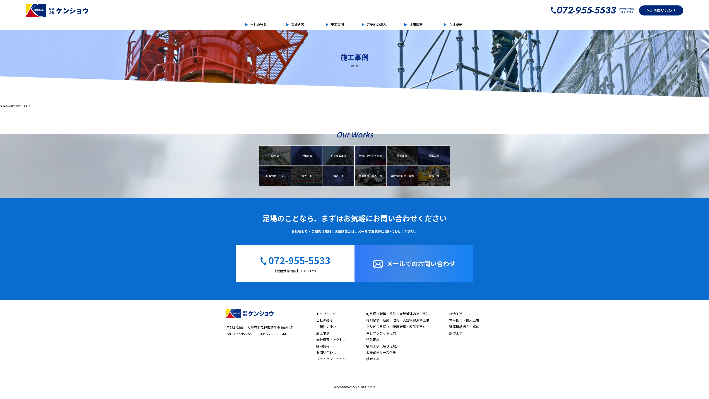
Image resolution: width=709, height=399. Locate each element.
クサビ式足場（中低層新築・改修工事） (396, 326)
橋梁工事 (434, 155)
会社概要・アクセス (331, 339)
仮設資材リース (275, 176)
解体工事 (434, 176)
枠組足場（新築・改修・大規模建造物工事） (399, 320)
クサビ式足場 (338, 155)
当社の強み (258, 24)
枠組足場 (307, 155)
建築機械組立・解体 (464, 326)
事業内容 (297, 24)
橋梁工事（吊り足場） (382, 346)
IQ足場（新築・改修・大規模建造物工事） (397, 313)
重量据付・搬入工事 (370, 176)
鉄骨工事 (307, 176)
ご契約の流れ (377, 24)
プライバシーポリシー (333, 358)
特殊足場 (402, 155)
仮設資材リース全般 (381, 352)
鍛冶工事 (338, 176)
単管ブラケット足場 (370, 155)
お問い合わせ (326, 352)
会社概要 (455, 24)
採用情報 (416, 24)
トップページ (326, 313)
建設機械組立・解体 (402, 176)
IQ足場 (275, 155)
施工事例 (337, 24)
